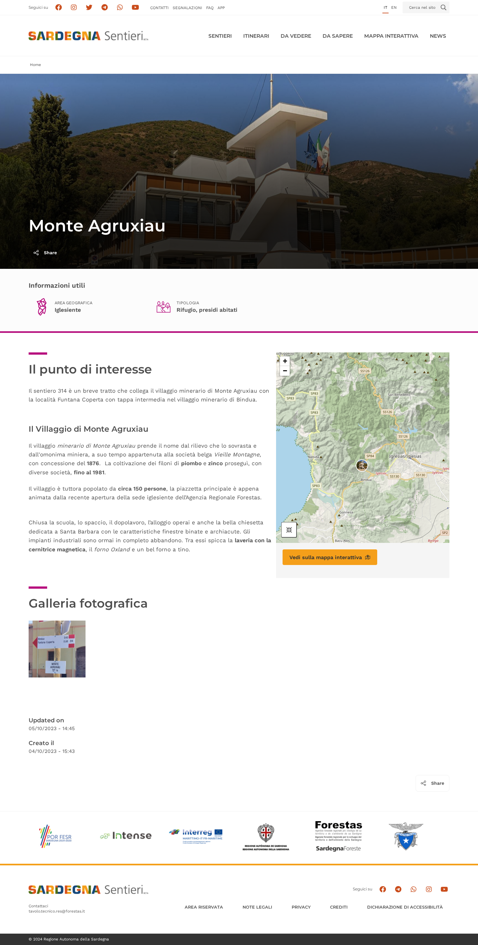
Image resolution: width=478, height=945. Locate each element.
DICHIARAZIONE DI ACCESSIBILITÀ (405, 907)
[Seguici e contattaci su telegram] (104, 7)
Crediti (339, 907)
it (385, 7)
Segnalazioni (187, 8)
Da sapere (338, 36)
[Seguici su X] (89, 7)
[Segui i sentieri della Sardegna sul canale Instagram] (74, 7)
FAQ (210, 8)
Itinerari (256, 36)
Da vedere (296, 36)
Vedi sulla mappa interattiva (325, 557)
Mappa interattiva (391, 36)
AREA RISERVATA (204, 907)
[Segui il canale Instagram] (428, 889)
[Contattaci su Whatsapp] (120, 7)
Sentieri (220, 36)
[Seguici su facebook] (58, 7)
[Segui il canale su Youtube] (135, 7)
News (438, 36)
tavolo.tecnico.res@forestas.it (57, 911)
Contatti (159, 8)
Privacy (301, 907)
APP (221, 8)
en (394, 7)
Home (35, 64)
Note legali (257, 907)
